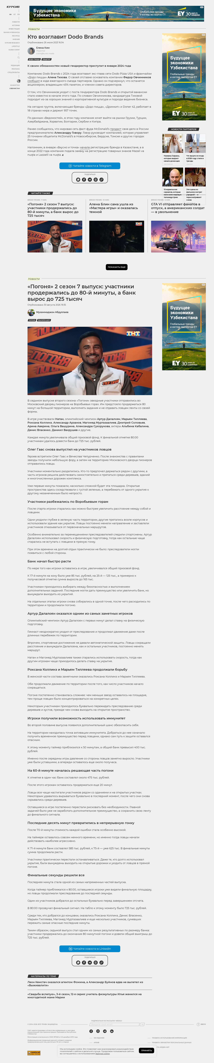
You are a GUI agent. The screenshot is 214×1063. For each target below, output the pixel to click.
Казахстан (15, 85)
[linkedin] (112, 1031)
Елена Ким (43, 47)
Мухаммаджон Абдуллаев (52, 312)
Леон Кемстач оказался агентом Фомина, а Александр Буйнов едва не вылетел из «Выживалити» (85, 984)
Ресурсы (16, 36)
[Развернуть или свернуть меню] (19, 58)
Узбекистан (14, 88)
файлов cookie (102, 1053)
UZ (14, 14)
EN (18, 14)
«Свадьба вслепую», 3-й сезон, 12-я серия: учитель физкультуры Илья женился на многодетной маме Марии (85, 996)
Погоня (32, 320)
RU (10, 14)
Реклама (16, 69)
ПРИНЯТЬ (146, 1050)
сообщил (34, 81)
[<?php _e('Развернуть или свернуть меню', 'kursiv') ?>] (19, 81)
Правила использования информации (169, 1038)
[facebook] (91, 1031)
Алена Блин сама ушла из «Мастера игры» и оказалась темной (113, 208)
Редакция (15, 65)
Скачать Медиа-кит (160, 1047)
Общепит (47, 59)
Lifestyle (16, 46)
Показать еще (116, 267)
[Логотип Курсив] (13, 7)
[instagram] (98, 1031)
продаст (115, 129)
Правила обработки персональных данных (171, 1043)
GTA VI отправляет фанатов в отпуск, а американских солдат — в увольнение (178, 208)
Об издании (99, 1038)
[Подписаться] (142, 1024)
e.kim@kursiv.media (45, 53)
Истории (16, 25)
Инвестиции (14, 29)
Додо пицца (34, 59)
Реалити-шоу (44, 320)
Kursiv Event (14, 50)
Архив (96, 1043)
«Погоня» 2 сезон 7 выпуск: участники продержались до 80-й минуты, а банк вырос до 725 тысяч (53, 210)
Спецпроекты (14, 72)
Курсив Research (12, 43)
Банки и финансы (12, 32)
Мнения (16, 39)
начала (85, 147)
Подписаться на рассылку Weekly (106, 1021)
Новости (16, 22)
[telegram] (105, 1031)
